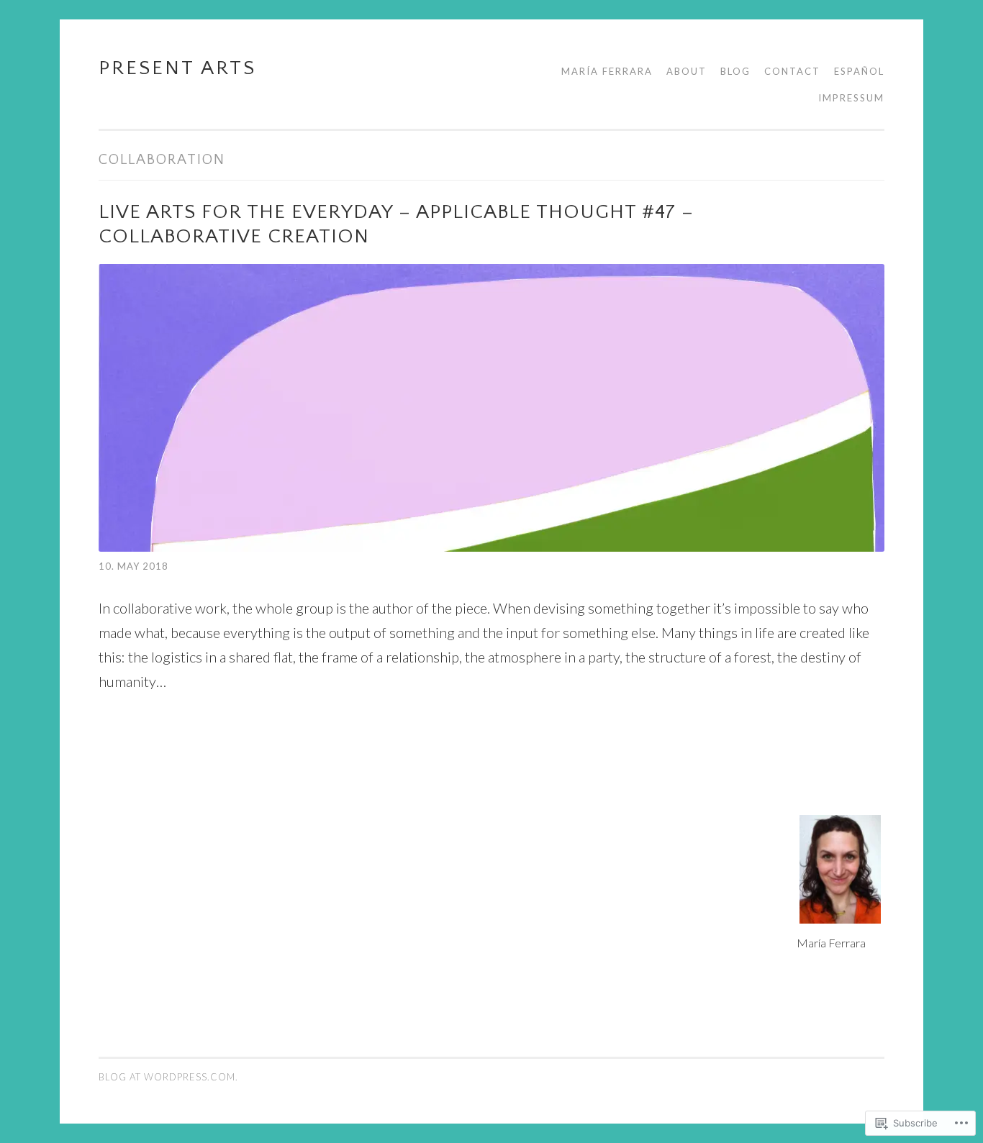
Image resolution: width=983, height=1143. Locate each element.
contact (792, 71)
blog (735, 71)
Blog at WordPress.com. (168, 1077)
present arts (177, 68)
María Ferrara (607, 71)
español (859, 71)
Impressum (851, 98)
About (686, 71)
